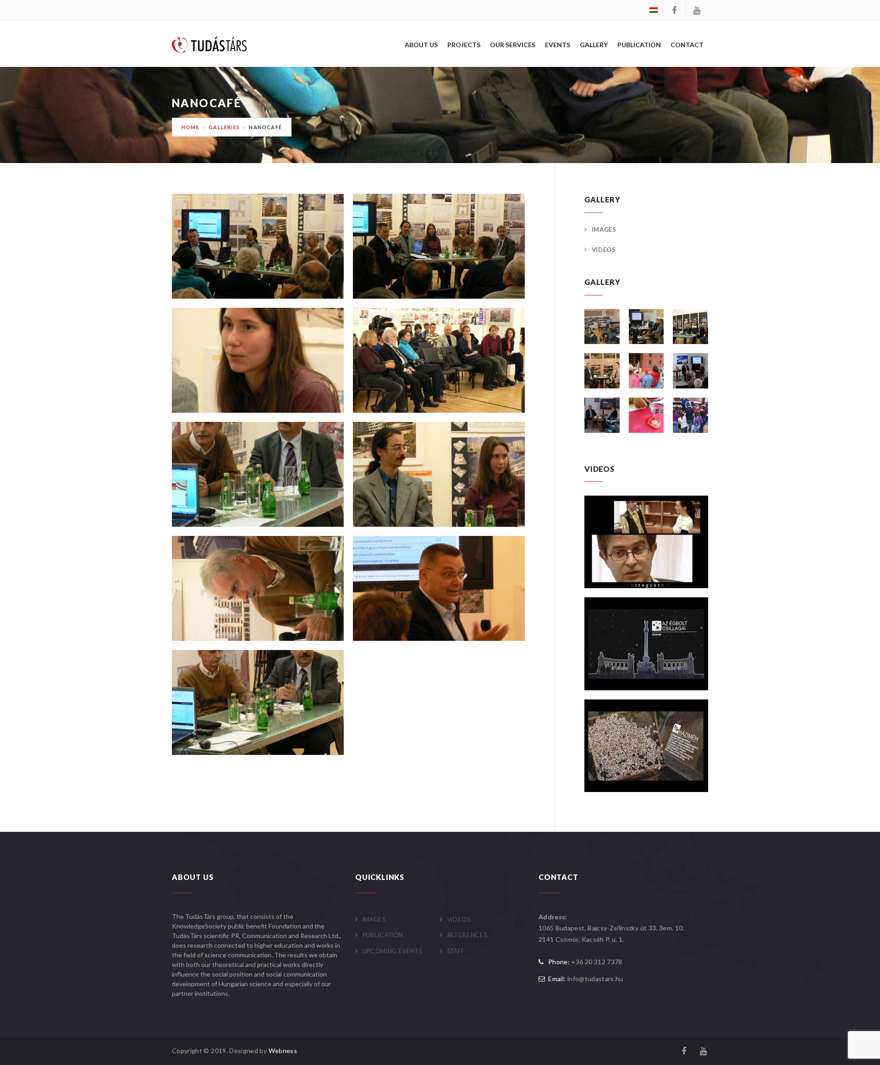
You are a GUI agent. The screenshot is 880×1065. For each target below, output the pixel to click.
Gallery (594, 45)
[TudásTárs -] (209, 44)
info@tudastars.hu (595, 979)
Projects (463, 45)
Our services (512, 45)
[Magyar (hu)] (653, 9)
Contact (687, 45)
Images (604, 229)
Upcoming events (392, 951)
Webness (283, 1050)
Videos (604, 249)
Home (190, 127)
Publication (639, 45)
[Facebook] (673, 10)
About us (421, 45)
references (467, 935)
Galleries (224, 127)
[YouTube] (696, 10)
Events (557, 45)
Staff (456, 951)
